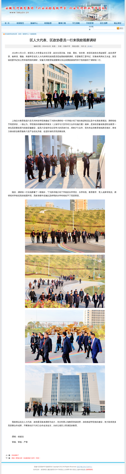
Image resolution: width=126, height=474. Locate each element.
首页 (19, 34)
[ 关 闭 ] (89, 46)
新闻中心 (26, 34)
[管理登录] (89, 469)
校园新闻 (33, 34)
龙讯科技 (44, 469)
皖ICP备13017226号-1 (84, 467)
